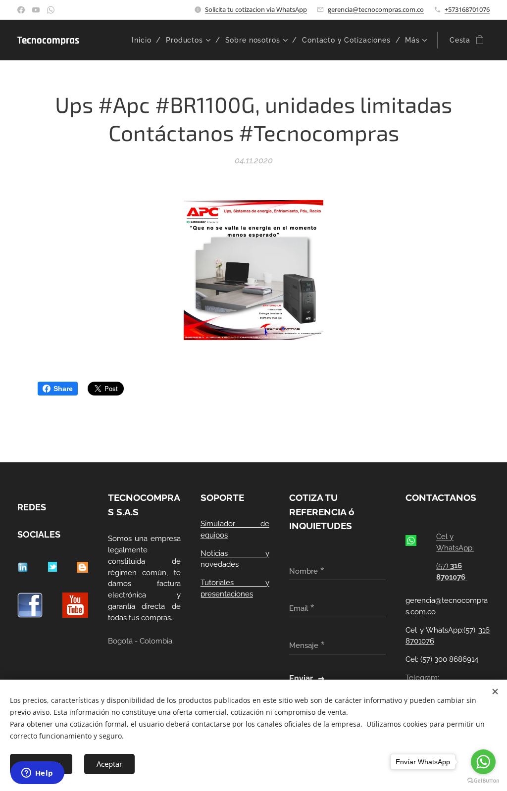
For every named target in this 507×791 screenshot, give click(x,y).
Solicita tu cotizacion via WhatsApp (256, 9)
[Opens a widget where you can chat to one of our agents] (37, 773)
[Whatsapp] (51, 9)
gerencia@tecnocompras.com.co (376, 9)
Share (63, 389)
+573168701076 (467, 9)
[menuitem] (145, 40)
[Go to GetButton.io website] (483, 781)
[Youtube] (36, 9)
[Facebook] (21, 9)
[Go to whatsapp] (483, 761)
